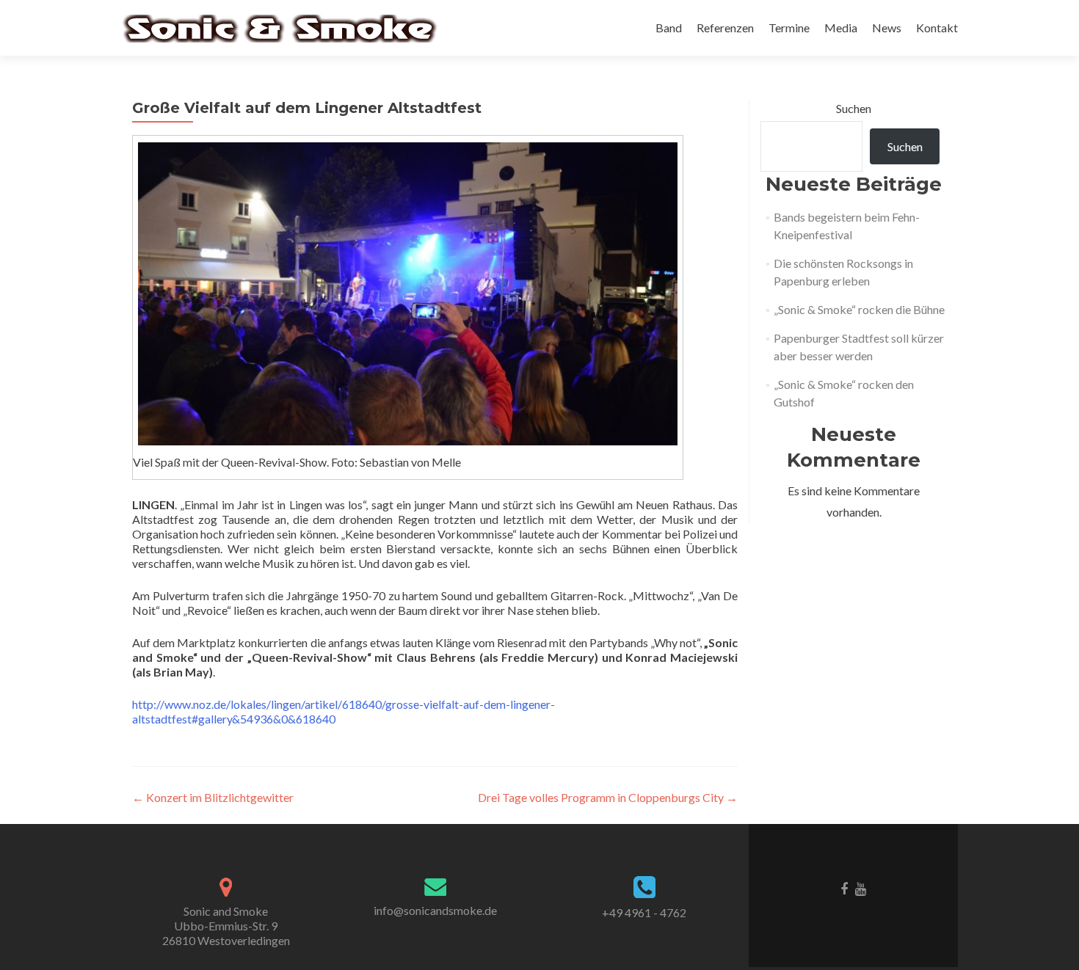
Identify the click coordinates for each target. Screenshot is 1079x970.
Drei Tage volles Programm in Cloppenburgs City (608, 797)
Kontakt (937, 27)
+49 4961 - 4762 (644, 912)
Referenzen (725, 27)
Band (668, 27)
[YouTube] (860, 888)
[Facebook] (844, 888)
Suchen (853, 108)
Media (840, 27)
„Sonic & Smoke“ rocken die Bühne (859, 309)
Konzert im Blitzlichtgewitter (213, 797)
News (886, 27)
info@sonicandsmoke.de (435, 910)
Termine (789, 27)
